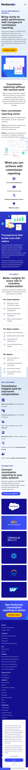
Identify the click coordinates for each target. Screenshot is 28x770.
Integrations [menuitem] (4, 641)
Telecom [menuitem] (3, 702)
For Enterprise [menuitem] (5, 675)
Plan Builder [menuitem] (4, 638)
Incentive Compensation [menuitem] (7, 627)
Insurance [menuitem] (4, 692)
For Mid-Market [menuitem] (5, 677)
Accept (14, 760)
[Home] (11, 4)
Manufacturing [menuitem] (5, 682)
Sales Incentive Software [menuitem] (7, 669)
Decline (14, 763)
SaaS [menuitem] (2, 700)
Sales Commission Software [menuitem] (8, 662)
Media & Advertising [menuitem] (6, 697)
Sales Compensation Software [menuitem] (9, 667)
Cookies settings (14, 756)
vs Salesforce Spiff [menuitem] (6, 712)
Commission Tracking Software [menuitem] (9, 664)
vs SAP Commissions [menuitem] (6, 715)
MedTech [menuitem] (3, 685)
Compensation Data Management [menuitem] (10, 659)
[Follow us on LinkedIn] (2, 757)
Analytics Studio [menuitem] (5, 630)
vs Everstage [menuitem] (4, 710)
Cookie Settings (5, 768)
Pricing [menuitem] (3, 651)
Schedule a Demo (14, 615)
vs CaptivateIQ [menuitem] (5, 707)
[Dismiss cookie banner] (22, 723)
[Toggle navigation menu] (25, 4)
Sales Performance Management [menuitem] (10, 657)
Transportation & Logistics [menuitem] (8, 687)
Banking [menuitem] (3, 690)
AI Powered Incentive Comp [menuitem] (8, 636)
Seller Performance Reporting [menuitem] (9, 643)
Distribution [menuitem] (4, 695)
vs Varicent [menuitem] (4, 717)
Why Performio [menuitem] (5, 649)
